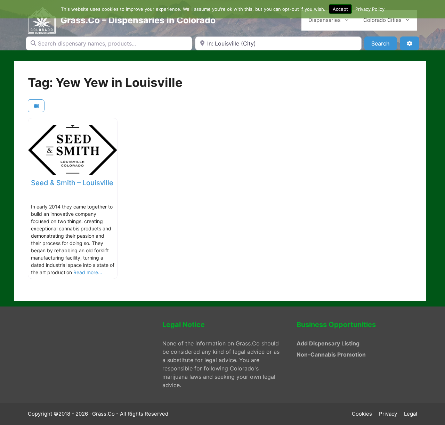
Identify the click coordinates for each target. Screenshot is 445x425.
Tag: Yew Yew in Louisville (105, 82)
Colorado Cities (382, 20)
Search (384, 43)
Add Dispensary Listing (328, 343)
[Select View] (36, 105)
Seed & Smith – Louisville (72, 183)
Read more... (87, 272)
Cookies (362, 413)
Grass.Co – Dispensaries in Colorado (138, 20)
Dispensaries (324, 20)
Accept (340, 9)
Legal (410, 413)
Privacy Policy (370, 9)
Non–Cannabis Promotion (331, 354)
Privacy (388, 413)
